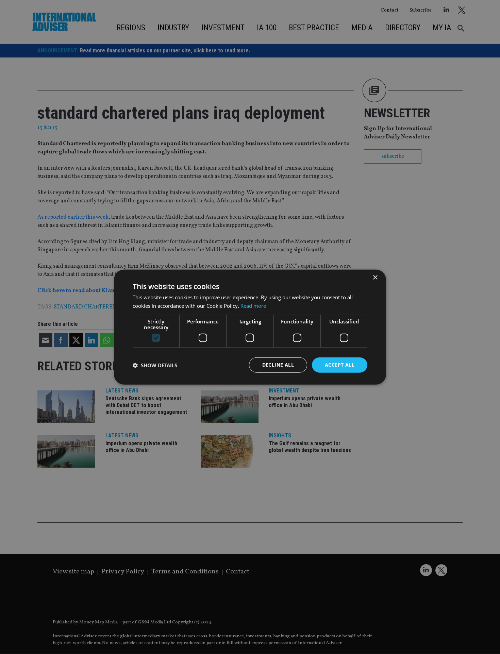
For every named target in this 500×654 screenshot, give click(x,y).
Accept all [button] (339, 365)
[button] (155, 365)
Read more (253, 305)
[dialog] (250, 327)
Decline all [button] (278, 365)
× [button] (375, 277)
